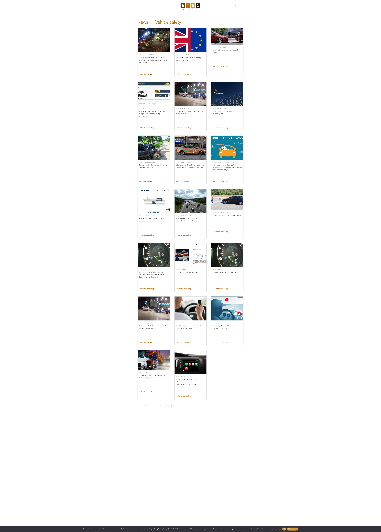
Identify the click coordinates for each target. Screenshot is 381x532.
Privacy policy (292, 529)
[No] (379, 529)
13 (170, 405)
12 (167, 405)
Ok (284, 529)
